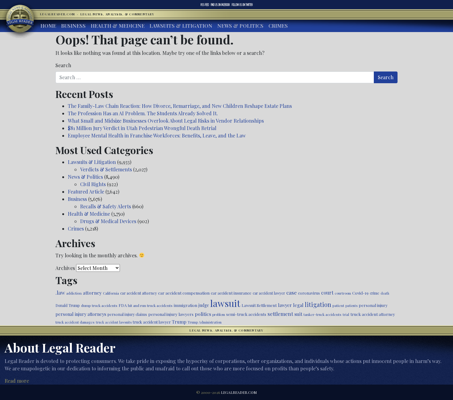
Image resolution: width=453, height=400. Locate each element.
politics (203, 314)
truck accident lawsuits (114, 322)
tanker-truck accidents (322, 314)
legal (298, 305)
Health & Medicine (118, 25)
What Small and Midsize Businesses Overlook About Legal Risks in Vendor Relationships (166, 120)
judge (203, 305)
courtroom (343, 293)
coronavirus (309, 293)
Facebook (220, 4)
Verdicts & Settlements (106, 169)
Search (63, 65)
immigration (185, 305)
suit (298, 314)
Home (48, 25)
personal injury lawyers (171, 314)
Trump (179, 322)
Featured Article (86, 191)
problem (218, 314)
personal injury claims (127, 314)
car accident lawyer (269, 293)
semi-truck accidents (246, 314)
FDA (123, 305)
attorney (92, 292)
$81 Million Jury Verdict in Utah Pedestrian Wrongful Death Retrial (142, 128)
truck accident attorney (372, 314)
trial (346, 314)
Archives (65, 268)
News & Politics (240, 25)
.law (60, 292)
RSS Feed (205, 4)
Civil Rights (93, 184)
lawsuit (225, 303)
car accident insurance (231, 293)
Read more (17, 381)
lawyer (285, 305)
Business (73, 25)
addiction (74, 293)
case (291, 292)
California (111, 293)
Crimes (278, 25)
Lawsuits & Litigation (180, 25)
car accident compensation (184, 293)
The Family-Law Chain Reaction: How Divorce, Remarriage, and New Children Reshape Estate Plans (180, 106)
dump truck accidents (99, 305)
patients (351, 305)
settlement (280, 313)
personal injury (373, 305)
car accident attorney (138, 293)
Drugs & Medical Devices (108, 221)
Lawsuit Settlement (259, 305)
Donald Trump (67, 305)
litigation (318, 304)
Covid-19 (360, 293)
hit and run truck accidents (150, 305)
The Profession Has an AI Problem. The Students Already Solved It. (143, 113)
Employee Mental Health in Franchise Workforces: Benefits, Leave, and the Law (157, 135)
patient (338, 305)
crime (374, 293)
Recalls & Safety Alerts (105, 206)
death (385, 293)
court (327, 292)
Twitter (242, 4)
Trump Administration (205, 322)
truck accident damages (75, 322)
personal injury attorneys (80, 314)
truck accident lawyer (152, 321)
